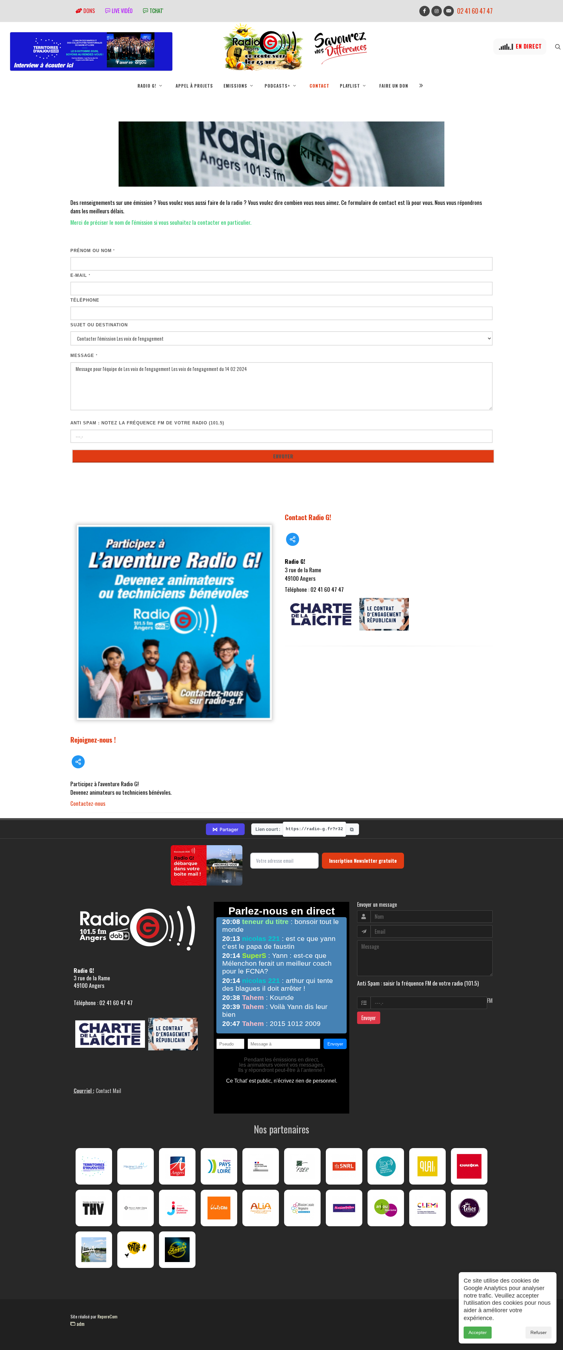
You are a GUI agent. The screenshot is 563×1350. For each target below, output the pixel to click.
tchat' (155, 11)
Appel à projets (194, 85)
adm (79, 1323)
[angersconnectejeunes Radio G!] (177, 1208)
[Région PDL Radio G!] (219, 1166)
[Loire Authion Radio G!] (93, 1249)
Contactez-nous (87, 803)
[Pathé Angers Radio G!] (135, 1249)
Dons (88, 11)
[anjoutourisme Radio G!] (385, 1208)
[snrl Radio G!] (344, 1166)
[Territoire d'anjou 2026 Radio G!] (93, 1166)
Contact (319, 85)
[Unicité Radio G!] (219, 1208)
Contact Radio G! (308, 517)
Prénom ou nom (92, 250)
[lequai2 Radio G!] (427, 1166)
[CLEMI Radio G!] (427, 1208)
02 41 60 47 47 (475, 11)
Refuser (538, 1332)
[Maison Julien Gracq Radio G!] (135, 1208)
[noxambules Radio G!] (344, 1208)
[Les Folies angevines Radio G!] (469, 1208)
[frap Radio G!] (385, 1166)
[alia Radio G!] (260, 1208)
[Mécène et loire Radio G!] (135, 1166)
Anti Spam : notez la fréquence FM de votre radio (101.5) (147, 422)
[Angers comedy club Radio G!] (177, 1249)
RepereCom (107, 1316)
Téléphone (84, 300)
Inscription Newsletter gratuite (363, 860)
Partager (225, 829)
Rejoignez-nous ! (93, 739)
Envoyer (368, 1018)
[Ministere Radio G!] (260, 1166)
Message (84, 355)
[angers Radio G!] (177, 1166)
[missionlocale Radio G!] (302, 1208)
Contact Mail (108, 1091)
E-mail (80, 275)
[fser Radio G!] (302, 1166)
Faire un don (393, 85)
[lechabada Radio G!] (469, 1166)
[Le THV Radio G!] (93, 1208)
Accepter (478, 1332)
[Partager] (78, 761)
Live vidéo (121, 11)
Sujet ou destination (99, 324)
